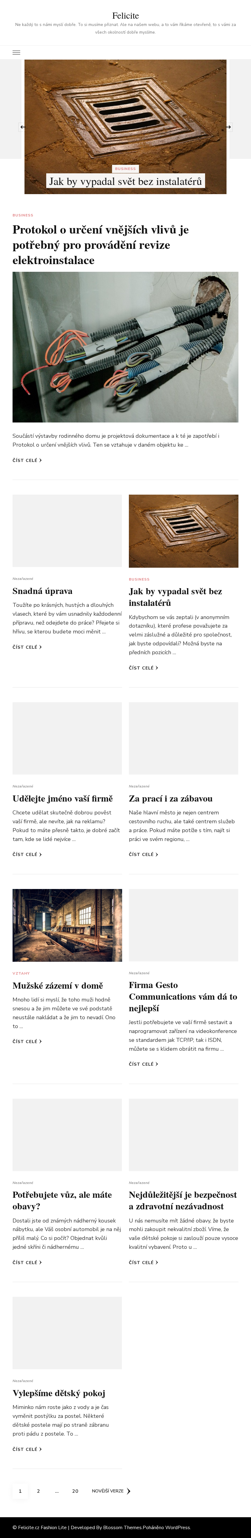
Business (23, 215)
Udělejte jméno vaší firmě (170, 145)
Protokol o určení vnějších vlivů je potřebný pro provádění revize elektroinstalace (101, 244)
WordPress (177, 1527)
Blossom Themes (122, 1527)
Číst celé (25, 460)
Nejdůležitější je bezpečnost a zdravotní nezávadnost (183, 1199)
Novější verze (108, 1491)
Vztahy (21, 973)
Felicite (125, 15)
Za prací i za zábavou (171, 798)
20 (77, 1491)
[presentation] (23, 127)
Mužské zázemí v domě (58, 985)
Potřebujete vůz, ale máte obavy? (62, 1199)
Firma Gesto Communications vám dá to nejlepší (183, 996)
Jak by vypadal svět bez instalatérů (175, 596)
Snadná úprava (43, 590)
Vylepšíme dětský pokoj (59, 1392)
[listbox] (125, 127)
